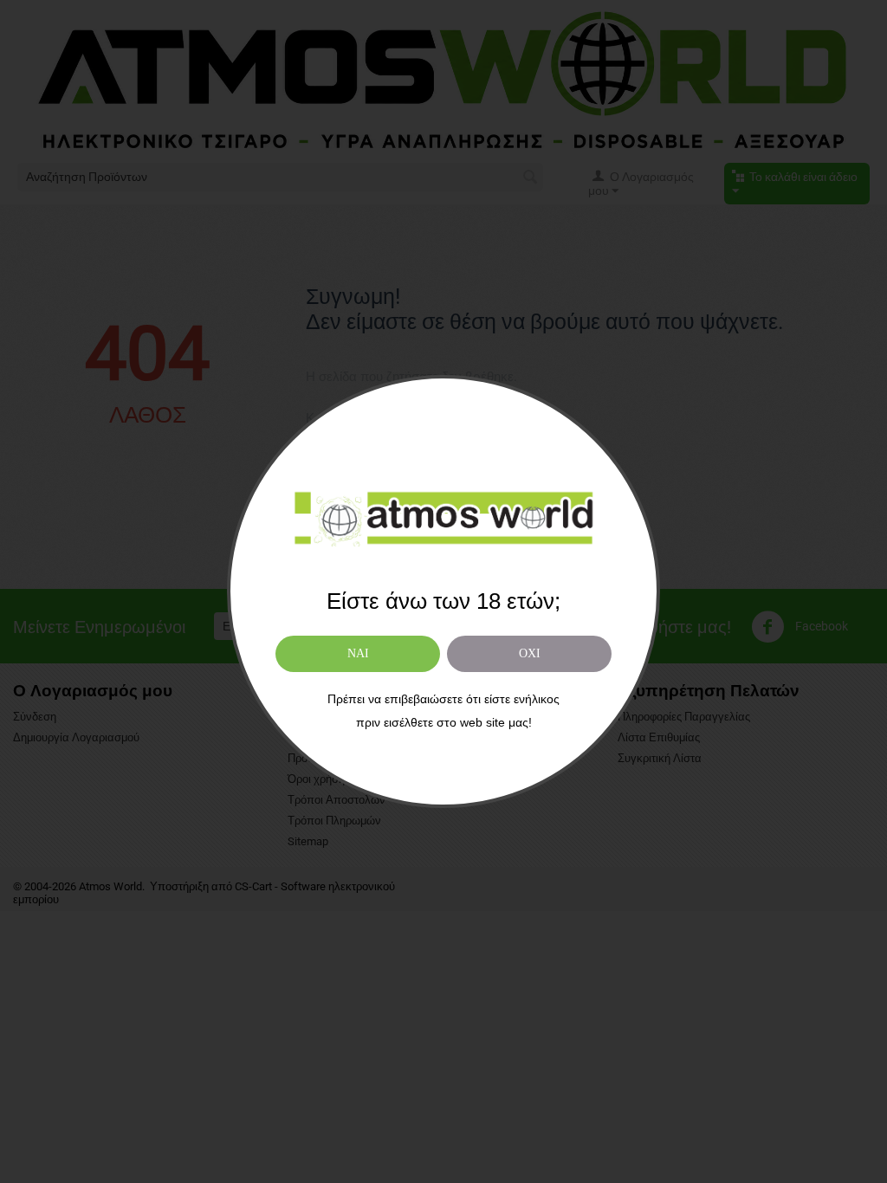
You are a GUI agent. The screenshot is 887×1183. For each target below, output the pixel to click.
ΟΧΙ (530, 653)
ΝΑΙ (358, 653)
